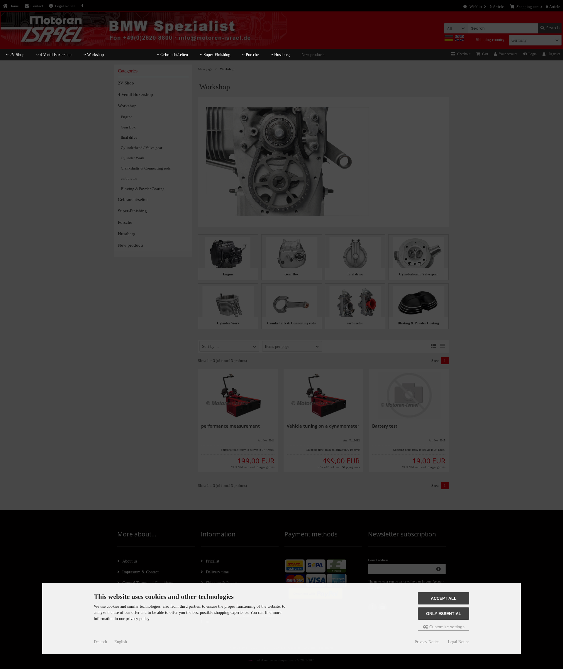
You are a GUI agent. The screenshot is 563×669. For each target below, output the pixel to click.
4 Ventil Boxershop (55, 54)
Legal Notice (458, 642)
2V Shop (16, 54)
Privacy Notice (427, 642)
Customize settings (446, 626)
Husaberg (281, 54)
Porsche (252, 54)
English (120, 642)
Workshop (95, 54)
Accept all (444, 598)
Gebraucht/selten (173, 54)
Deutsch (100, 642)
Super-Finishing (216, 54)
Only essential (443, 613)
